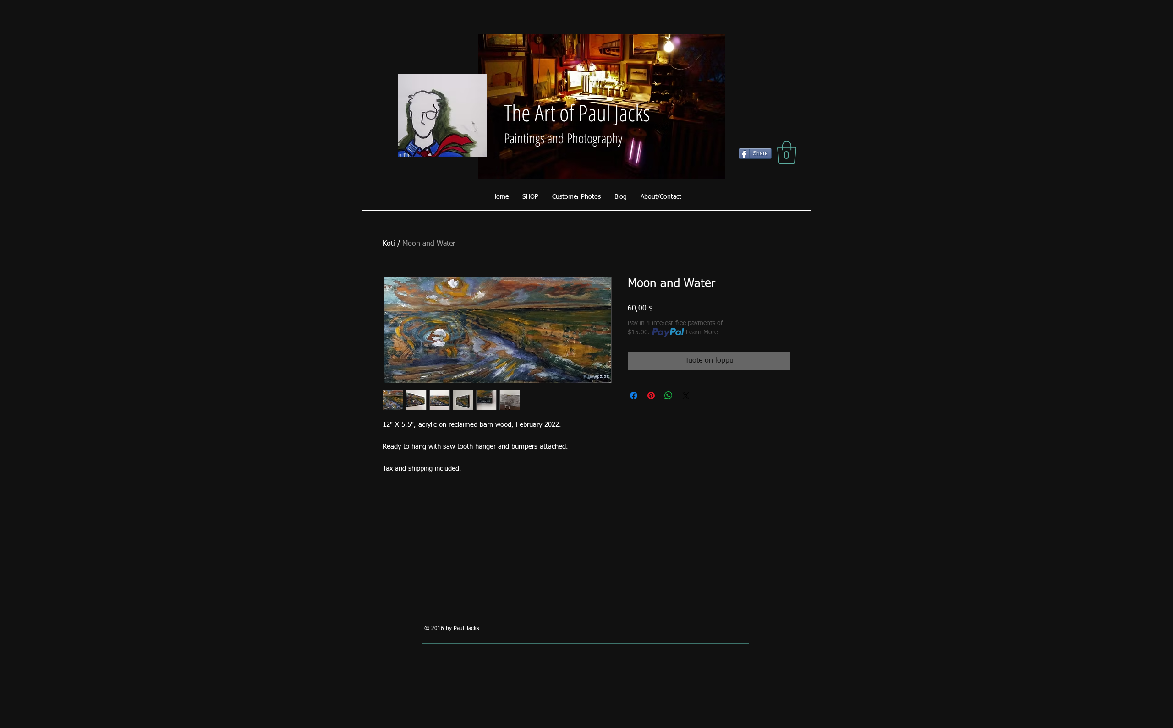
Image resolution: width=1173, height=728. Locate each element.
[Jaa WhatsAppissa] (668, 395)
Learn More (702, 332)
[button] (786, 152)
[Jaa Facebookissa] (633, 395)
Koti (389, 244)
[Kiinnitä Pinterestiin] (651, 395)
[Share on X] (685, 395)
